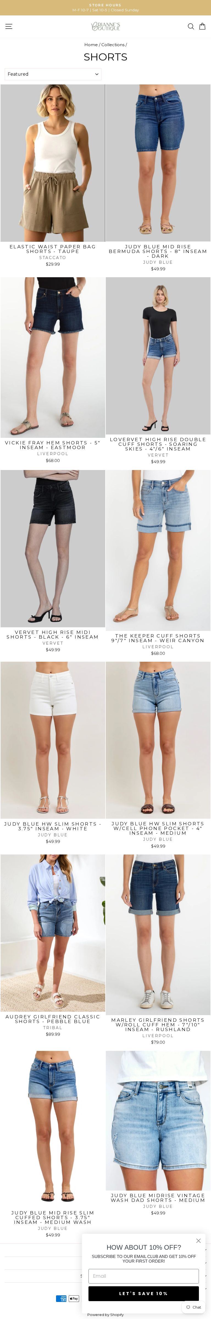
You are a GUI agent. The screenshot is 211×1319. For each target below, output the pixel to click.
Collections (112, 44)
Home (91, 44)
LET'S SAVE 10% (143, 1293)
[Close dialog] (198, 1241)
